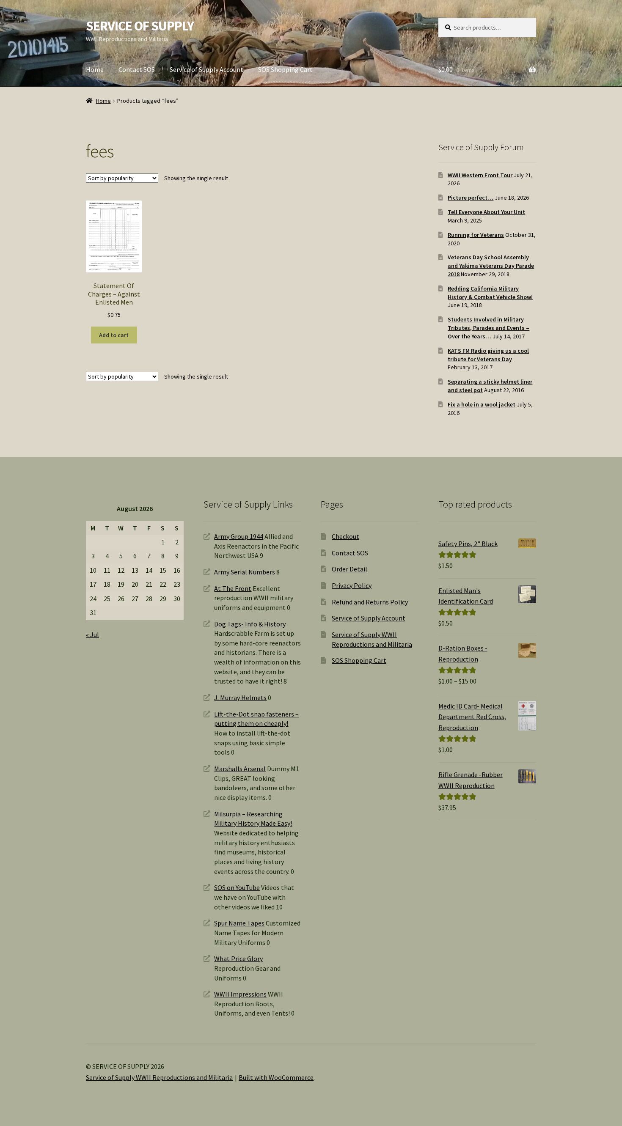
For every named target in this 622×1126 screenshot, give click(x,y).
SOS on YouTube (237, 887)
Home (95, 69)
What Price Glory (238, 958)
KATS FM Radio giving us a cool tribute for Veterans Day (488, 355)
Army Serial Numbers (244, 572)
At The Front (232, 588)
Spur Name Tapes (239, 923)
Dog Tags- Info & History (250, 624)
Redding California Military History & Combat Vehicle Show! (490, 293)
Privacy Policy (352, 585)
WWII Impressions (240, 994)
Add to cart (114, 335)
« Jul (92, 634)
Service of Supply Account (206, 69)
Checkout (345, 536)
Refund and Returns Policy (370, 602)
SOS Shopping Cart (285, 69)
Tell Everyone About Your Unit (486, 212)
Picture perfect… (470, 197)
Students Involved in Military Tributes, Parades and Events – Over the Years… (488, 328)
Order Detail (349, 569)
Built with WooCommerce (276, 1077)
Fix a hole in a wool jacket (481, 404)
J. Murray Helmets (240, 697)
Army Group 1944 (238, 536)
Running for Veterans (476, 235)
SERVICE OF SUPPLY (140, 25)
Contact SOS (136, 69)
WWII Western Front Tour (480, 175)
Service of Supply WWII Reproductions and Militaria (159, 1077)
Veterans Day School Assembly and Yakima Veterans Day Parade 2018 (491, 265)
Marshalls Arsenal (240, 768)
